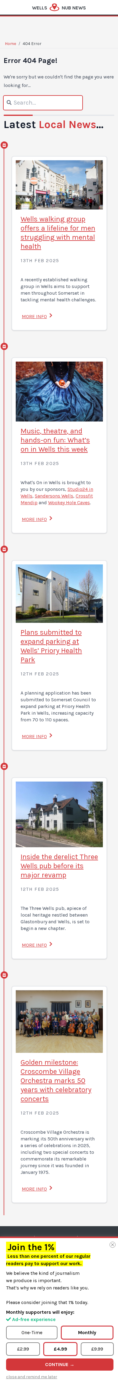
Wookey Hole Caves (69, 502)
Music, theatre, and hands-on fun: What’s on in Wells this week (55, 440)
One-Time (31, 1332)
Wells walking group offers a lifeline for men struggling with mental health (58, 233)
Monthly (87, 1332)
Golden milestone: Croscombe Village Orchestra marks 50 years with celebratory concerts (56, 1080)
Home (10, 43)
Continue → (59, 1364)
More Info (34, 316)
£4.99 (60, 1349)
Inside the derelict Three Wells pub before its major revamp (59, 865)
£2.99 (23, 1349)
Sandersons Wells (54, 496)
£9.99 (97, 1349)
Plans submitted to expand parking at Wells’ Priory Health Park (51, 646)
